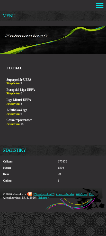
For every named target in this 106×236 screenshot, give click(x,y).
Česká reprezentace (19, 120)
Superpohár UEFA (18, 80)
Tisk (91, 194)
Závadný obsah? (44, 194)
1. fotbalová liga (16, 110)
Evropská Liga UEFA (20, 90)
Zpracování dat (65, 194)
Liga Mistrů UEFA (18, 100)
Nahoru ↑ (43, 197)
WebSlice (81, 194)
